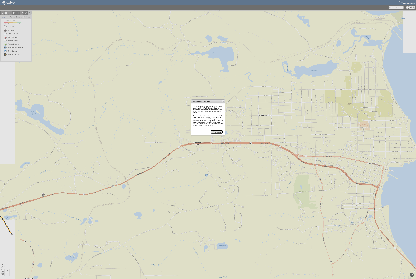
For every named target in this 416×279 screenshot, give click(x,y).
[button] (223, 101)
